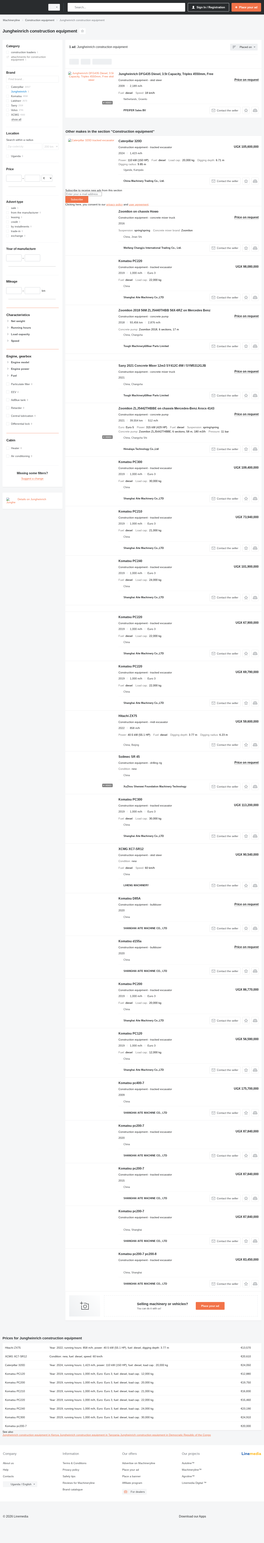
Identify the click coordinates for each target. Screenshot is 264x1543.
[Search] (71, 7)
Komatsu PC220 (130, 261)
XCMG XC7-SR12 (131, 849)
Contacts (8, 1476)
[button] (246, 110)
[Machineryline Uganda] (23, 7)
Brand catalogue (73, 1489)
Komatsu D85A (129, 898)
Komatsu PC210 (130, 511)
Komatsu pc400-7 (131, 1083)
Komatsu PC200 (130, 984)
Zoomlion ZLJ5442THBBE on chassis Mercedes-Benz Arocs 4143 (166, 408)
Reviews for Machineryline (79, 1482)
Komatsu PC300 (130, 462)
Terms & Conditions (74, 1463)
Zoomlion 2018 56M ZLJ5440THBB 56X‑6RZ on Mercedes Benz (164, 310)
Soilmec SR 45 (129, 756)
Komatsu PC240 (130, 561)
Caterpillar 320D (130, 141)
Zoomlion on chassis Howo (138, 211)
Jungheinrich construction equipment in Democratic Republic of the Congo (165, 1434)
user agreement (138, 204)
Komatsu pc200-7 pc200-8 (137, 1254)
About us (8, 1463)
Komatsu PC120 (130, 1033)
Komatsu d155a (129, 941)
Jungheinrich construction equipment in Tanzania (90, 1434)
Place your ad (210, 1305)
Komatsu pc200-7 (131, 1125)
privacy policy (114, 204)
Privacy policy (71, 1469)
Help (6, 1469)
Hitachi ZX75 (127, 716)
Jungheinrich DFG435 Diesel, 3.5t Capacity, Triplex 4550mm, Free (165, 74)
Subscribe (77, 199)
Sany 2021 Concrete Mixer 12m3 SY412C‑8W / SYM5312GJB (162, 365)
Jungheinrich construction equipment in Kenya (31, 1434)
